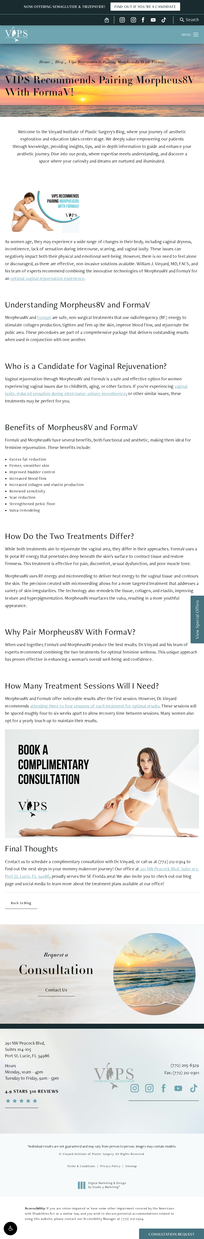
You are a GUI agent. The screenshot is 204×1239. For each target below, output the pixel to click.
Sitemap (131, 1166)
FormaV (44, 317)
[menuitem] (122, 20)
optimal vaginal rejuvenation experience (47, 278)
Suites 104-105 (18, 1049)
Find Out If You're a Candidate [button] (145, 6)
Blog (59, 62)
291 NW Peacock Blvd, (25, 1043)
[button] (10, 1228)
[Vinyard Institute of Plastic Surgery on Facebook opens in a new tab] (143, 20)
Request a (56, 964)
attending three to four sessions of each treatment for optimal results (94, 706)
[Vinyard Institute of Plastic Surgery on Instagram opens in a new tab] (122, 20)
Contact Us (56, 990)
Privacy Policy (110, 1166)
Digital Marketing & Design (107, 1185)
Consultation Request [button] (172, 1234)
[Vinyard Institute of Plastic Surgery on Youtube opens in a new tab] (153, 20)
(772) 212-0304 (132, 1219)
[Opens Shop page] (107, 19)
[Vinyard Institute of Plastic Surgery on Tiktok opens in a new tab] (163, 20)
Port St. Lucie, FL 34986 (27, 1056)
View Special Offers (197, 619)
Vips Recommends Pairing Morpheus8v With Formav (116, 62)
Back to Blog (21, 903)
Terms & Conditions (81, 1166)
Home (44, 62)
